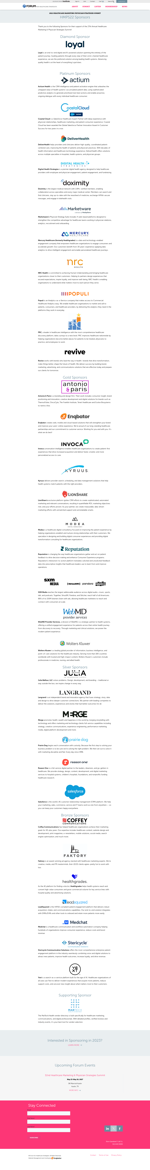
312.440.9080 (117, 1144)
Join (84, 1)
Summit (86, 7)
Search (110, 1)
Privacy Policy (116, 1155)
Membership (111, 7)
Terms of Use (103, 1155)
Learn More (73, 1045)
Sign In (77, 1)
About (75, 7)
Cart (100, 1)
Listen (97, 7)
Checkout (121, 1)
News (124, 7)
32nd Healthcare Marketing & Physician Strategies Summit (75, 1075)
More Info (73, 1090)
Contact (92, 1)
